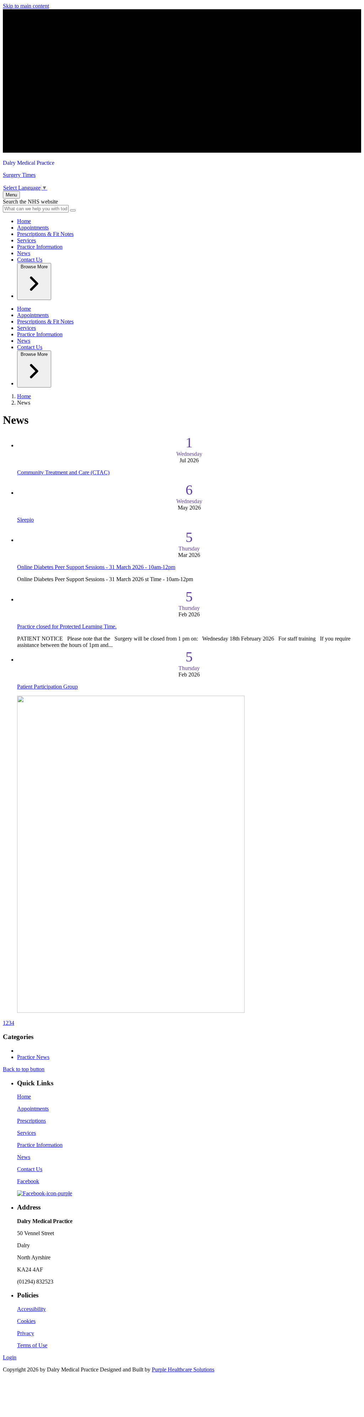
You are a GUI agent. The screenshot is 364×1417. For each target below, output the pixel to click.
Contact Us (29, 260)
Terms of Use (32, 1345)
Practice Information (40, 247)
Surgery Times (19, 175)
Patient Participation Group (47, 687)
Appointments (33, 228)
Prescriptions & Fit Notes (45, 234)
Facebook (28, 1181)
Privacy (25, 1333)
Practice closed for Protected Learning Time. (67, 626)
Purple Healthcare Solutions (183, 1369)
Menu (11, 194)
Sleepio (25, 520)
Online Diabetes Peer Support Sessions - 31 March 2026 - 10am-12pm (96, 567)
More (34, 266)
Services (26, 240)
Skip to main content (26, 6)
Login (9, 1357)
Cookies (26, 1321)
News (23, 253)
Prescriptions (31, 1121)
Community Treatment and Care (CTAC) (63, 472)
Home (24, 221)
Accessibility (31, 1309)
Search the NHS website (30, 202)
